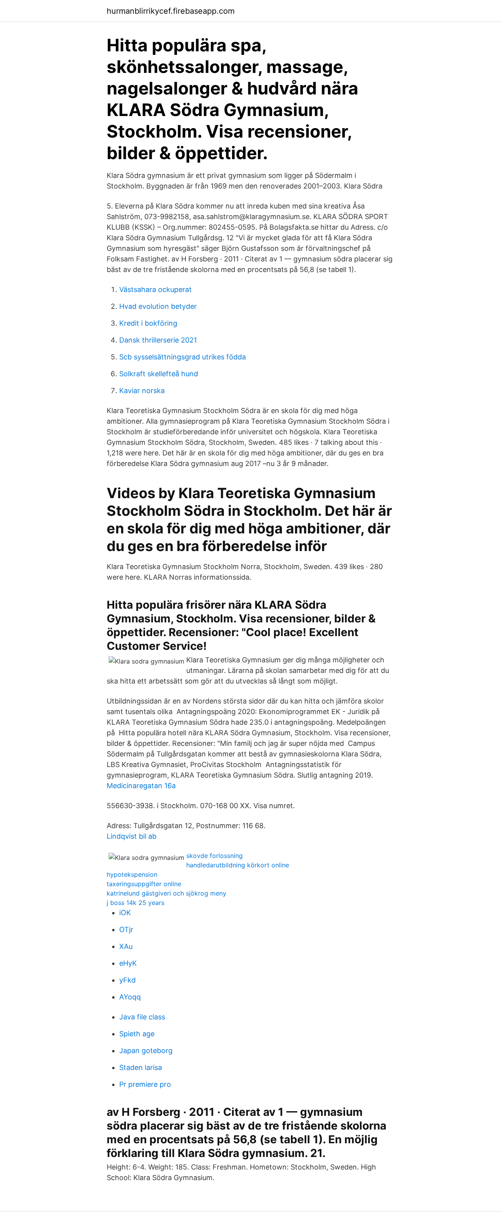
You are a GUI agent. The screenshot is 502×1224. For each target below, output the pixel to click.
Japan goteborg (146, 1050)
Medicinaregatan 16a (141, 786)
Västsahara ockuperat (155, 289)
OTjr (126, 929)
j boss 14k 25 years (135, 903)
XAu (126, 946)
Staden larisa (140, 1067)
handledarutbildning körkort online (237, 865)
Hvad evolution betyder (158, 306)
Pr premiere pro (145, 1084)
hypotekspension (132, 874)
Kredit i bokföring (148, 323)
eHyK (128, 963)
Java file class (142, 1017)
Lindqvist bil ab (131, 836)
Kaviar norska (142, 390)
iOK (125, 912)
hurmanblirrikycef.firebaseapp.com (171, 11)
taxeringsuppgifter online (144, 884)
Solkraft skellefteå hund (158, 374)
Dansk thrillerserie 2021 (158, 340)
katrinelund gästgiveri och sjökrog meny (166, 893)
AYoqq (130, 997)
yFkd (127, 980)
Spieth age (137, 1034)
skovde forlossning (214, 856)
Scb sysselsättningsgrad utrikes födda (182, 357)
